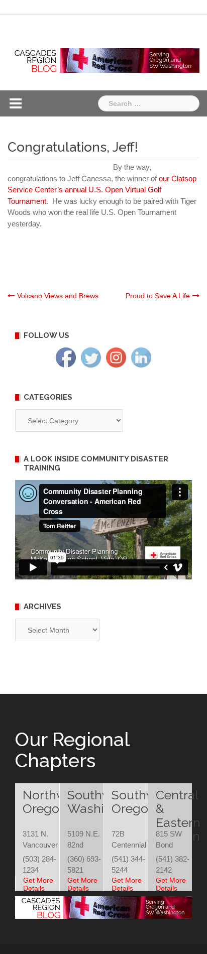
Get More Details (38, 884)
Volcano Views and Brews (57, 296)
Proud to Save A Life (158, 296)
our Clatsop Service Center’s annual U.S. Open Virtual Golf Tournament (102, 189)
